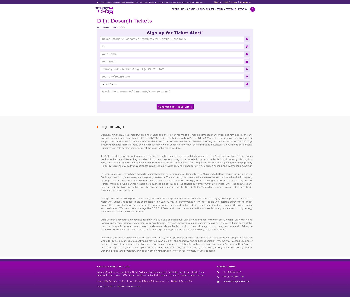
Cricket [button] (210, 9)
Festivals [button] (231, 9)
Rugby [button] (201, 9)
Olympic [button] (191, 9)
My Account (111, 281)
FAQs (122, 281)
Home (100, 281)
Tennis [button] (220, 9)
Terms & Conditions (154, 281)
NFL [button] (183, 9)
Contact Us (246, 2)
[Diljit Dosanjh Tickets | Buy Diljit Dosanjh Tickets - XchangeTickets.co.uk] (104, 9)
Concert (105, 27)
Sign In (218, 2)
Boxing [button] (175, 9)
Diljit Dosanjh (117, 27)
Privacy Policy (134, 281)
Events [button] (242, 9)
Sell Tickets (231, 2)
